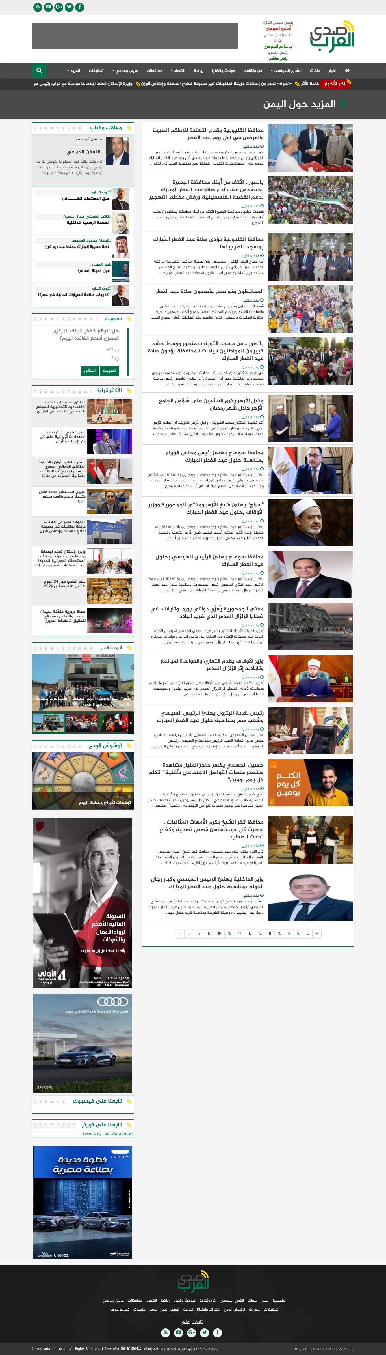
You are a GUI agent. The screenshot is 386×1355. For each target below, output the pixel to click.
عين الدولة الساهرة (94, 271)
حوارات (254, 1309)
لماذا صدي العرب (319, 1349)
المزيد (74, 71)
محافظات (154, 71)
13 (250, 933)
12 (260, 933)
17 (209, 933)
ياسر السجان (101, 265)
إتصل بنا (300, 1349)
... (307, 933)
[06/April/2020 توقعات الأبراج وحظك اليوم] (83, 781)
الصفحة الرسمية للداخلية (88, 223)
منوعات (139, 1309)
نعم (109, 350)
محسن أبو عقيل (88, 140)
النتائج (90, 371)
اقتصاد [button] (179, 71)
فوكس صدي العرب (164, 1309)
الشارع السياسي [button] (287, 71)
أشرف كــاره (102, 192)
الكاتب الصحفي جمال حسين (87, 217)
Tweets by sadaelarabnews (108, 1134)
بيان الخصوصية (343, 1349)
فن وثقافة (253, 71)
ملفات (315, 71)
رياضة (198, 71)
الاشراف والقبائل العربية (201, 1309)
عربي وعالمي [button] (126, 71)
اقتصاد (151, 1300)
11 (270, 933)
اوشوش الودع (234, 1309)
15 (229, 933)
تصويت (109, 371)
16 (219, 933)
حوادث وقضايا (224, 71)
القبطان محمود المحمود (92, 241)
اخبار (333, 71)
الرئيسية (279, 1300)
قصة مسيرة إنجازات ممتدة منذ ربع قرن (77, 247)
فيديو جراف (119, 1309)
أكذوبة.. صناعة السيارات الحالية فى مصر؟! (74, 295)
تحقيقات (96, 71)
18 (199, 933)
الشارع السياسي (232, 1300)
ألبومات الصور (111, 648)
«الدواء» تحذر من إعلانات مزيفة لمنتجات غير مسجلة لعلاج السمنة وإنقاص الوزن (265, 84)
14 (240, 933)
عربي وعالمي (113, 1300)
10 (279, 933)
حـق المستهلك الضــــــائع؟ (85, 199)
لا (112, 358)
